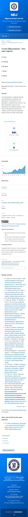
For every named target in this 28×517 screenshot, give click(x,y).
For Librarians (5, 443)
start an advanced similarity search (17, 410)
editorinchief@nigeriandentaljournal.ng (15, 502)
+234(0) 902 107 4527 (15, 500)
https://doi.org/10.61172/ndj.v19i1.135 (13, 82)
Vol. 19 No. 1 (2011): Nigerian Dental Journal (12, 42)
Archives (8, 41)
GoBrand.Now (18, 512)
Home (3, 41)
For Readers (5, 438)
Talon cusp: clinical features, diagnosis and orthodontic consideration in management (15, 376)
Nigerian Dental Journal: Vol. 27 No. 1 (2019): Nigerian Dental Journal (14, 346)
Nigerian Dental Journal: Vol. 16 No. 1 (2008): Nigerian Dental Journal (14, 370)
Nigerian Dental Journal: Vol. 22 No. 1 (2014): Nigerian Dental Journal (15, 309)
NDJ (14, 15)
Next (23, 406)
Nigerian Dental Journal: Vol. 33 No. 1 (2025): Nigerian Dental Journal (14, 323)
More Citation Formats (8, 267)
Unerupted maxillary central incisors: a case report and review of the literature (15, 366)
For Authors (5, 440)
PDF (5, 187)
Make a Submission (8, 450)
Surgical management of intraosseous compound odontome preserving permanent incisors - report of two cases (15, 282)
